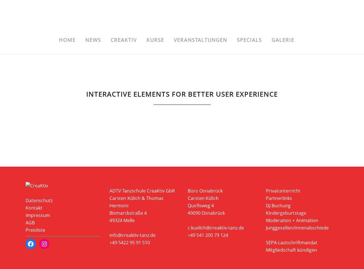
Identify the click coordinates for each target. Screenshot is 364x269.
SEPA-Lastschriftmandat (291, 242)
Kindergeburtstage (286, 213)
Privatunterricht (283, 191)
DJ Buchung (278, 205)
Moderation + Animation (292, 220)
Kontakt (34, 208)
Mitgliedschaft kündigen (291, 250)
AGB (30, 223)
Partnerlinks (279, 198)
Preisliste (35, 230)
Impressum (38, 215)
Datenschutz (39, 200)
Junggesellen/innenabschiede (297, 228)
